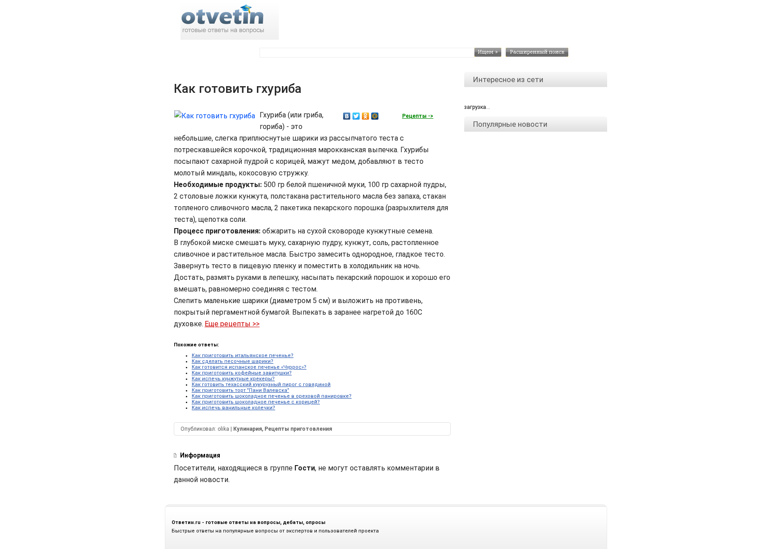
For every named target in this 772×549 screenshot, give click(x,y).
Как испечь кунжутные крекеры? (233, 379)
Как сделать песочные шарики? (232, 361)
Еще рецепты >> (232, 324)
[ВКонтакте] (347, 116)
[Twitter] (356, 116)
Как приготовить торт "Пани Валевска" (240, 390)
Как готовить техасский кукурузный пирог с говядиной (261, 384)
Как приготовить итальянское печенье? (243, 355)
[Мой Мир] (375, 116)
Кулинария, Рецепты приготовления (282, 429)
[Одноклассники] (365, 116)
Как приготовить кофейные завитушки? (242, 373)
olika (223, 429)
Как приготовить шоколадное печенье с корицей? (256, 402)
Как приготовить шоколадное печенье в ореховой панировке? (272, 396)
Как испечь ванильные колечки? (233, 408)
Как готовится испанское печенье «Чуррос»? (249, 367)
